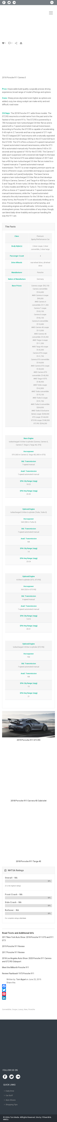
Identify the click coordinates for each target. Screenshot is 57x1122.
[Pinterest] (28, 994)
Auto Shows (10, 1100)
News (11, 33)
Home (5, 33)
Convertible (6, 1009)
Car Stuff (9, 1095)
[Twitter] (28, 990)
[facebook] (5, 1077)
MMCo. (6, 1119)
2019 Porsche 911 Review (13, 946)
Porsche (31, 1009)
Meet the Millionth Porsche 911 (15, 967)
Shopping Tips (11, 1105)
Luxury (20, 1009)
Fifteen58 (46, 1117)
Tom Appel (21, 979)
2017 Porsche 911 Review (13, 952)
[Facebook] (28, 986)
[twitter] (11, 1077)
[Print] (22, 43)
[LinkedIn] (28, 998)
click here (22, 918)
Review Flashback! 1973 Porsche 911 (18, 973)
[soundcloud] (18, 1077)
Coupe (14, 1009)
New (26, 1009)
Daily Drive (10, 1091)
